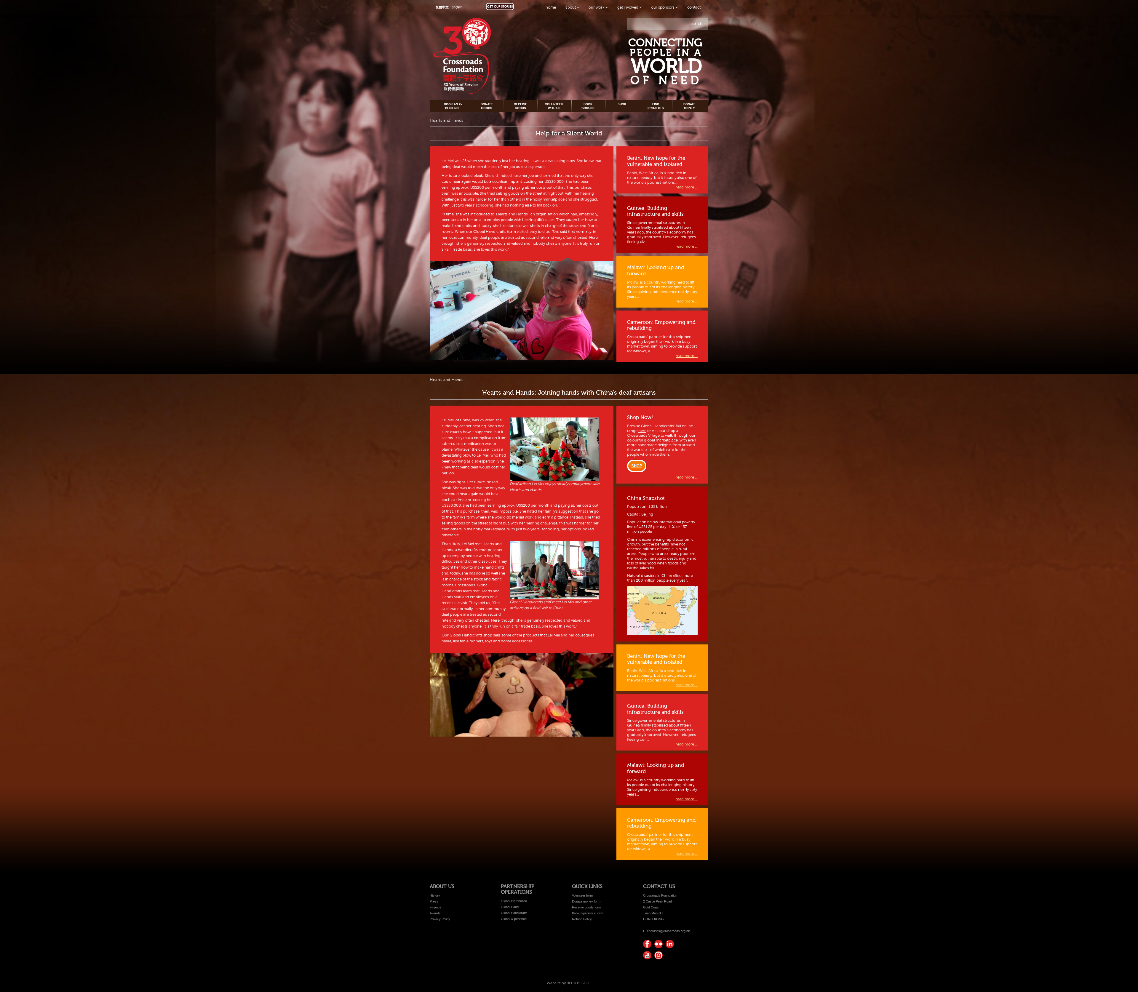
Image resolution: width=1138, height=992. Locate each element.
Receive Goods (520, 106)
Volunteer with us (554, 106)
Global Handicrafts (514, 913)
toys (488, 641)
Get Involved (628, 7)
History (435, 895)
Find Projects (656, 106)
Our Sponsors (663, 7)
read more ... (687, 187)
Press (434, 901)
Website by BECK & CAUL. (569, 983)
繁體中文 (442, 7)
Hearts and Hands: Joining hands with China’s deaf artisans (569, 392)
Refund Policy (582, 919)
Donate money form (586, 901)
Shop (622, 104)
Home (551, 7)
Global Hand (510, 907)
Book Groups (587, 106)
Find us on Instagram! (658, 955)
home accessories (517, 641)
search (696, 24)
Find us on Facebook (647, 944)
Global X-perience (514, 919)
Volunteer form (582, 895)
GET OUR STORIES (500, 6)
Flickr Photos (658, 944)
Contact (694, 7)
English (457, 7)
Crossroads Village (643, 435)
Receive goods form (586, 907)
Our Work (597, 7)
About (571, 7)
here (642, 431)
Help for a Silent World (569, 133)
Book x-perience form (587, 913)
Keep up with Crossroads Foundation (670, 944)
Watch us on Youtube (647, 955)
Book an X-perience (453, 106)
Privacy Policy (440, 919)
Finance (435, 907)
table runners (471, 641)
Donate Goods (487, 106)
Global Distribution (514, 901)
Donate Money (689, 106)
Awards (435, 913)
